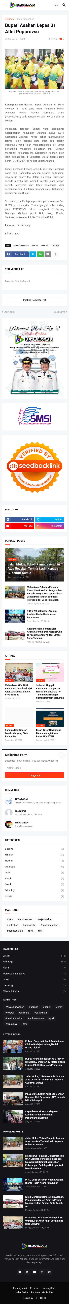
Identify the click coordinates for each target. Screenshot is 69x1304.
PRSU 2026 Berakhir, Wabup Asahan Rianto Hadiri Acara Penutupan (42, 614)
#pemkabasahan (25, 19)
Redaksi (34, 1288)
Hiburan (34, 854)
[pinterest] (49, 1272)
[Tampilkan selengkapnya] (55, 254)
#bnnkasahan (25, 919)
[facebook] (20, 1272)
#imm (59, 1007)
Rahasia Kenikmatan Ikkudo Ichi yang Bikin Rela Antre (16, 733)
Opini (34, 872)
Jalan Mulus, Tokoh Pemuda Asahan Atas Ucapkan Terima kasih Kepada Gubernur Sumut (44, 1079)
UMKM (34, 896)
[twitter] (27, 1272)
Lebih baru (9, 312)
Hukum (34, 860)
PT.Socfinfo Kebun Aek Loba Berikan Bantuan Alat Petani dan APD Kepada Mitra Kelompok (45, 1097)
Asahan (35, 245)
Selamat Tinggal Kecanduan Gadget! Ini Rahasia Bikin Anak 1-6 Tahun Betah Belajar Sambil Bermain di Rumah (50, 691)
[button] (4, 5)
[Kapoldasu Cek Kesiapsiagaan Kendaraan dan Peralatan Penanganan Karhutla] (13, 1116)
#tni (40, 930)
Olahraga (55, 245)
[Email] (48, 254)
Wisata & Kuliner (34, 991)
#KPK (10, 919)
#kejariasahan (44, 919)
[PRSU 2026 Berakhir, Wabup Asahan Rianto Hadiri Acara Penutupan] (15, 616)
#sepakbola (11, 1024)
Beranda (9, 19)
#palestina (12, 925)
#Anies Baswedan (14, 1007)
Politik (34, 878)
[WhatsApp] (40, 254)
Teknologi (34, 890)
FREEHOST (40, 1298)
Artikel (34, 955)
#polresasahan (15, 930)
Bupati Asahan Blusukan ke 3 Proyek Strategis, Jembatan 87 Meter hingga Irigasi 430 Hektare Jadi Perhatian (45, 1061)
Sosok (34, 884)
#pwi (30, 930)
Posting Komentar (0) (34, 300)
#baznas (33, 1007)
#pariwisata (29, 925)
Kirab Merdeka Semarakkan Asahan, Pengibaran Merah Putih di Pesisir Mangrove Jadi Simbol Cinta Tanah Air (44, 633)
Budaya (34, 848)
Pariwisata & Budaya (34, 973)
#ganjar (47, 1007)
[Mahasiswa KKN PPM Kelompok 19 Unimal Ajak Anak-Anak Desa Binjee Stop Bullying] (13, 1222)
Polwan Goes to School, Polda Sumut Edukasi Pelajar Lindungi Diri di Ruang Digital (44, 1044)
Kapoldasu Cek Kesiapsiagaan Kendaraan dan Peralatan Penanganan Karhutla (41, 1114)
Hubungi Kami (49, 1288)
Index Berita (21, 1292)
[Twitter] (32, 254)
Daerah (44, 245)
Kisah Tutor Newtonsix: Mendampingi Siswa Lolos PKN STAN (48, 733)
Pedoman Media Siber (42, 1292)
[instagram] (42, 1272)
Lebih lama (59, 312)
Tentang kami (20, 1288)
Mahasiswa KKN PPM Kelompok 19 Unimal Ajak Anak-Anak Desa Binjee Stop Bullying (18, 690)
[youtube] (34, 1272)
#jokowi (9, 1012)
